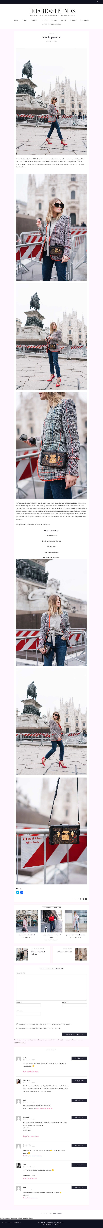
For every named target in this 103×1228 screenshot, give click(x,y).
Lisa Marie (26, 1080)
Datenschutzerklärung (51, 24)
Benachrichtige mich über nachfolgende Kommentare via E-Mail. (45, 1024)
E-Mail (65, 1002)
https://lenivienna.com (30, 1198)
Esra (24, 1164)
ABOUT (63, 20)
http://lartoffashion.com (30, 1071)
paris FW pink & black (27, 935)
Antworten (79, 1058)
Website (19, 1011)
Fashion (34, 20)
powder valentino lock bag (75, 935)
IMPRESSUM (85, 20)
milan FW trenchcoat (65, 952)
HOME (16, 20)
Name (19, 1002)
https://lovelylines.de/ (30, 1178)
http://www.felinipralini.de (44, 1108)
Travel (54, 20)
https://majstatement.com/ (31, 1136)
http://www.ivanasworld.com (32, 1156)
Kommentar (21, 973)
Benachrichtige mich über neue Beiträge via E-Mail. (40, 1028)
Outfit (24, 20)
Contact (73, 20)
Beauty (44, 20)
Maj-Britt (26, 1117)
